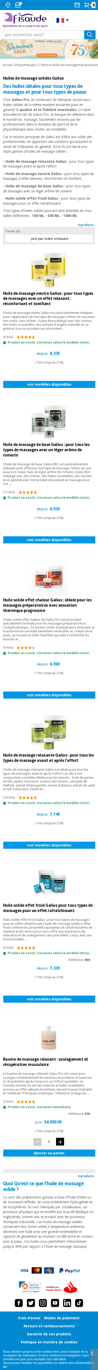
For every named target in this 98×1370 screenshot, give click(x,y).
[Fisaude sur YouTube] (55, 1303)
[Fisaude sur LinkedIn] (67, 1303)
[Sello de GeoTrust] (30, 1287)
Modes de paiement (62, 1318)
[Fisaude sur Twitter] (31, 1303)
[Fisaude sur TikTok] (79, 1303)
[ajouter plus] (60, 1142)
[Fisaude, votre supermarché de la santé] (26, 20)
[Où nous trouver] (8, 5)
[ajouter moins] (37, 1142)
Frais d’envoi (29, 1318)
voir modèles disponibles (49, 384)
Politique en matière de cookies (49, 1342)
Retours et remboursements (49, 1326)
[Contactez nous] (77, 5)
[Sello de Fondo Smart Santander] (63, 1287)
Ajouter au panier (49, 1153)
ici (5, 1366)
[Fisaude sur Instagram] (43, 1303)
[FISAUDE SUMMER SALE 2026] (49, 49)
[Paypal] (69, 1270)
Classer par (13, 231)
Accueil (7, 65)
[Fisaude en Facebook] (19, 1303)
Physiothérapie (25, 65)
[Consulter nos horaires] (19, 5)
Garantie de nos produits (49, 1334)
